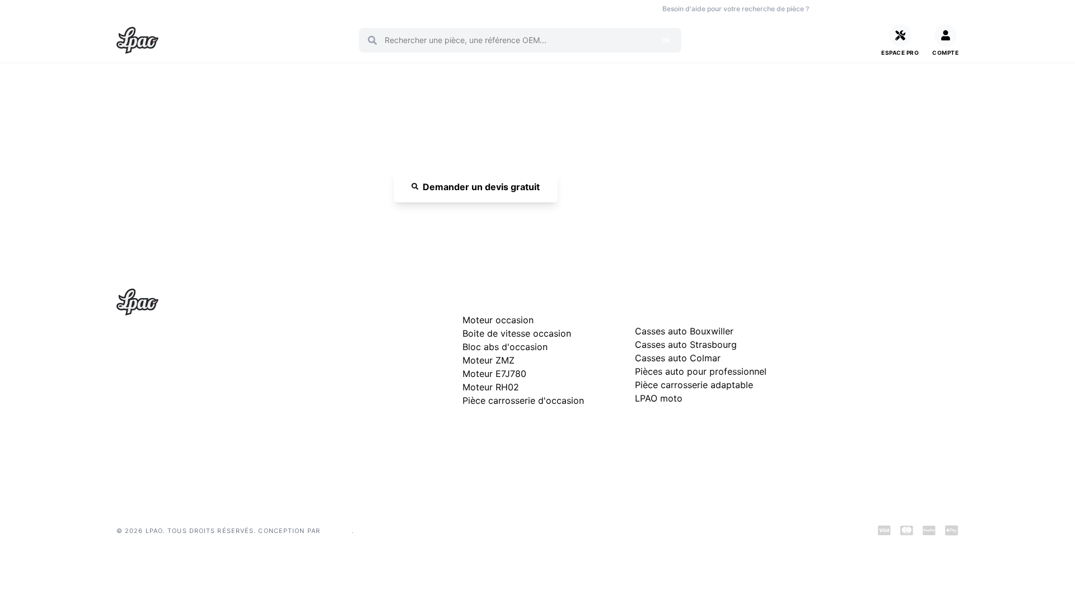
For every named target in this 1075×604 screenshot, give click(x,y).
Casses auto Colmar (678, 358)
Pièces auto (134, 8)
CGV (816, 374)
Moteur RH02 (490, 387)
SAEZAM (337, 531)
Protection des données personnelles (875, 392)
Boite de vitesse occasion (434, 8)
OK (666, 40)
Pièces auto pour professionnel (700, 371)
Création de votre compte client (866, 409)
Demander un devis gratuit (481, 186)
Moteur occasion (353, 8)
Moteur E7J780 (494, 373)
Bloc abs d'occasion (505, 346)
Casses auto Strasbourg (686, 344)
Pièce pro (298, 8)
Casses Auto (250, 8)
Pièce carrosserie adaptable (694, 384)
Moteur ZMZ (488, 360)
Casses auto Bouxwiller (684, 331)
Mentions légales (838, 356)
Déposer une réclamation (889, 299)
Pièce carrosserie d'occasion (523, 400)
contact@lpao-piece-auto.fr (181, 395)
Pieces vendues (192, 8)
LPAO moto (659, 398)
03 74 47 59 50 (856, 8)
